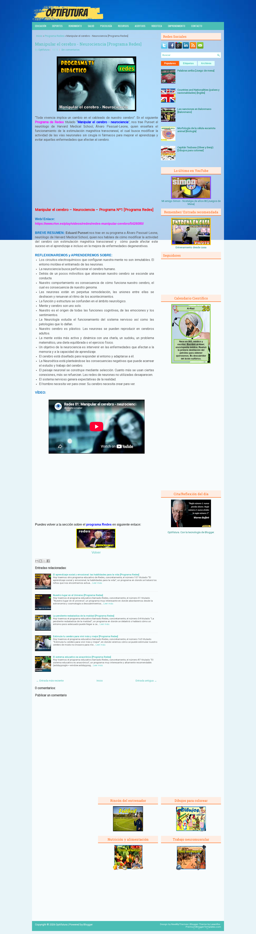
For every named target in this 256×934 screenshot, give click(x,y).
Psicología (106, 26)
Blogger (209, 532)
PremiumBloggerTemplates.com (203, 927)
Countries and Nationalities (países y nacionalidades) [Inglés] (198, 91)
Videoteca (156, 26)
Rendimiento (75, 26)
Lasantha (215, 924)
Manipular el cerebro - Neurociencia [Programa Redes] (88, 44)
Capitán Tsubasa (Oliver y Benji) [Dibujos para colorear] (195, 149)
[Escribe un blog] (41, 561)
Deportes (57, 26)
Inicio (39, 35)
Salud (91, 26)
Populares (170, 63)
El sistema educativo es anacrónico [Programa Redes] (82, 657)
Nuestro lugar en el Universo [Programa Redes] (78, 595)
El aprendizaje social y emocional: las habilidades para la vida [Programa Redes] (96, 574)
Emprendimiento (176, 26)
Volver (96, 552)
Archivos (206, 63)
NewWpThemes (179, 924)
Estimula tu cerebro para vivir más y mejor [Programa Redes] (85, 636)
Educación (40, 26)
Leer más (97, 583)
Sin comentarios (70, 49)
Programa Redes (54, 35)
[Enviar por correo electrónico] (37, 561)
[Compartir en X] (44, 561)
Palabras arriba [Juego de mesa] (195, 70)
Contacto (196, 26)
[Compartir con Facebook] (48, 561)
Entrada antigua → (146, 680)
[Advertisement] (96, 175)
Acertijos (140, 26)
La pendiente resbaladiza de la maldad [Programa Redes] (83, 615)
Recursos (123, 26)
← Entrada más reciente (50, 680)
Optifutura (43, 49)
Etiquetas (188, 63)
